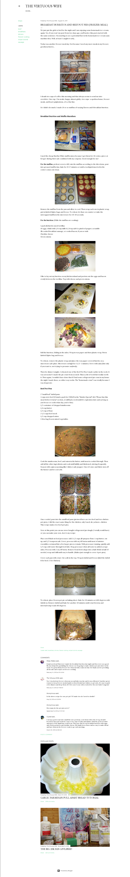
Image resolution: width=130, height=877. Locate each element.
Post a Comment (46, 734)
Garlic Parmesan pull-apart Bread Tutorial (70, 797)
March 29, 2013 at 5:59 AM (54, 730)
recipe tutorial (23, 39)
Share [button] (20, 21)
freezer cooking (23, 37)
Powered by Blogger (67, 870)
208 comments (50, 801)
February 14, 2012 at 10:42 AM (55, 672)
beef (19, 29)
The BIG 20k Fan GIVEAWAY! (56, 849)
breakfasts (21, 32)
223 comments (49, 852)
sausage (21, 42)
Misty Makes (51, 661)
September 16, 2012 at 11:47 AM (55, 711)
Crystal (49, 717)
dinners (20, 34)
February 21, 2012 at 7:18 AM (55, 687)
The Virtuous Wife (43, 6)
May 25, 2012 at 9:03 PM (54, 699)
